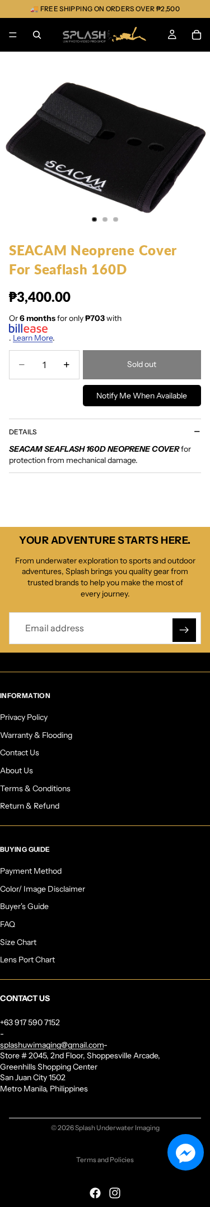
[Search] (37, 34)
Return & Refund (29, 806)
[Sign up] (184, 630)
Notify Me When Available (141, 396)
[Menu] (13, 35)
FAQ (7, 924)
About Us (16, 770)
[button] (185, 1152)
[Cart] (196, 34)
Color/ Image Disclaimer (42, 888)
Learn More (33, 338)
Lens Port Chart (27, 959)
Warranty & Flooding (36, 734)
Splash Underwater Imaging (117, 1127)
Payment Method (31, 871)
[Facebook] (95, 1193)
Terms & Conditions (35, 788)
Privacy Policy (24, 717)
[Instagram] (115, 1193)
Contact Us (19, 752)
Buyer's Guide (24, 906)
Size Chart (18, 942)
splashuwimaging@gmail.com (52, 1044)
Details (22, 432)
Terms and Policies (105, 1159)
